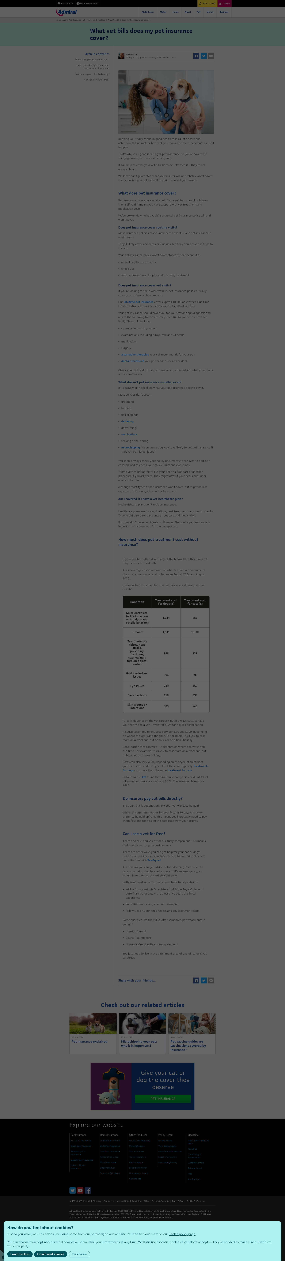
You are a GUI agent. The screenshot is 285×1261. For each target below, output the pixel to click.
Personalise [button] (79, 1254)
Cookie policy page (182, 1234)
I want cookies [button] (20, 1254)
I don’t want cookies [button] (50, 1254)
